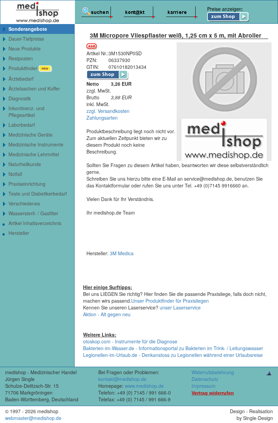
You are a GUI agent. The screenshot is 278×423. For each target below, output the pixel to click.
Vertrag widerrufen (213, 393)
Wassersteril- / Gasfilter (33, 213)
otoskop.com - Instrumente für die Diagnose (130, 341)
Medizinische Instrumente (35, 144)
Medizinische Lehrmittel (33, 154)
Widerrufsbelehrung (213, 372)
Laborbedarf (21, 124)
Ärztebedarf (21, 78)
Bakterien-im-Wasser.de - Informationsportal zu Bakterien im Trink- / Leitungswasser (173, 348)
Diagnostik (19, 98)
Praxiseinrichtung (26, 183)
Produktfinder (23, 68)
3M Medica (122, 253)
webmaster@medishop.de (33, 418)
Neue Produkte (24, 48)
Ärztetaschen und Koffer (34, 88)
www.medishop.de (144, 385)
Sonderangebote (27, 28)
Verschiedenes (24, 203)
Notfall (15, 173)
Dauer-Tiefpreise (26, 38)
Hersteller (18, 232)
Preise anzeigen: (225, 8)
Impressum (204, 385)
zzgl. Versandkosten (108, 110)
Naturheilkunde (24, 164)
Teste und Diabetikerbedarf (37, 193)
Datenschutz (205, 379)
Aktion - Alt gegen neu (107, 314)
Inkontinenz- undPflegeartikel (26, 111)
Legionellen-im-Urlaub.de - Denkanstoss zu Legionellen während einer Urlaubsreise (173, 354)
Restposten (20, 58)
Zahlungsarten (102, 117)
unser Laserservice (180, 307)
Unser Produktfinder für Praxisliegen (170, 300)
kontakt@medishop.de (122, 379)
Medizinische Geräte (30, 134)
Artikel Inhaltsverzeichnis (34, 223)
